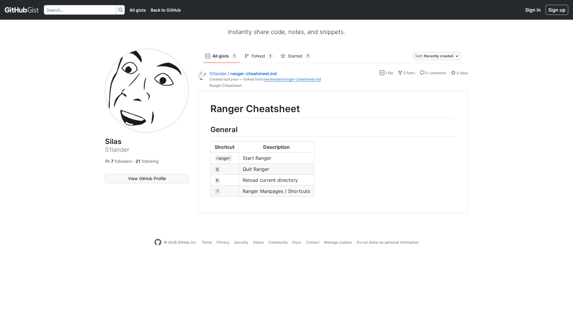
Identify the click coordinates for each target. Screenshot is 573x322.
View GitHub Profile (147, 178)
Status (258, 242)
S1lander (218, 73)
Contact (312, 242)
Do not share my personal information (388, 242)
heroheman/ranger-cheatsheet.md (292, 79)
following (147, 161)
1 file (388, 73)
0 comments (435, 73)
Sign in (533, 10)
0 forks (409, 73)
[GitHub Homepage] (157, 242)
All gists (138, 10)
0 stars (462, 73)
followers (122, 161)
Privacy (223, 242)
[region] (333, 152)
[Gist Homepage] (22, 9)
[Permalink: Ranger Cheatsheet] (206, 109)
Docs (296, 242)
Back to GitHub (166, 10)
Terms (207, 242)
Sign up (557, 10)
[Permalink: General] (206, 129)
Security (241, 242)
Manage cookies (338, 242)
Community (278, 242)
